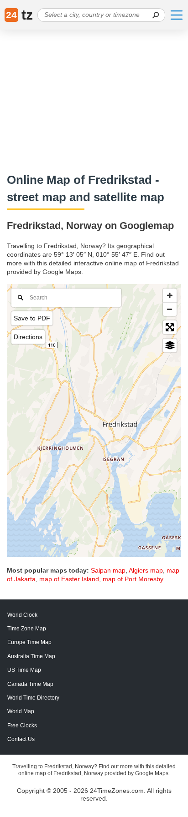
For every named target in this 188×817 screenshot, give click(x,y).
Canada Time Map (30, 684)
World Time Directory (33, 698)
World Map (20, 711)
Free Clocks (22, 725)
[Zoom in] (170, 295)
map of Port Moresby (133, 579)
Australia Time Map (31, 656)
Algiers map (146, 570)
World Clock (22, 615)
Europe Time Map (29, 642)
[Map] (94, 420)
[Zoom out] (170, 309)
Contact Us (21, 739)
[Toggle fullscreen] (170, 327)
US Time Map (24, 670)
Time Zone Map (26, 628)
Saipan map (108, 570)
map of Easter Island (69, 579)
